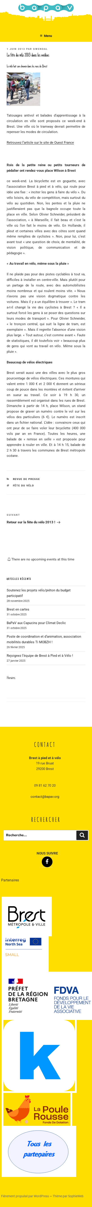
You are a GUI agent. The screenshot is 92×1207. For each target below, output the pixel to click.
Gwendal (40, 49)
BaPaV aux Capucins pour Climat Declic (36, 623)
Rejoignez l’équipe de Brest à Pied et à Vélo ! (40, 656)
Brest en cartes (18, 609)
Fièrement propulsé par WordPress (25, 1196)
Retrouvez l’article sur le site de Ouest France (40, 143)
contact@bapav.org (45, 797)
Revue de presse (26, 479)
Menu (48, 36)
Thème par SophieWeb (68, 1196)
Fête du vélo (23, 485)
